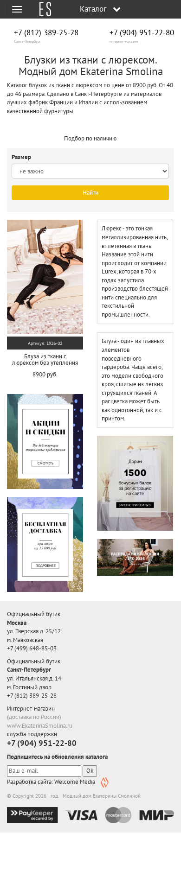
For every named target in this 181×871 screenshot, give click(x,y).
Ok (89, 771)
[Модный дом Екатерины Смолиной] (41, 9)
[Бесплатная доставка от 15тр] (45, 544)
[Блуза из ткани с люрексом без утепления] (45, 277)
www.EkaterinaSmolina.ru (39, 726)
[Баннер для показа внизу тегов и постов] (135, 557)
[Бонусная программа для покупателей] (135, 483)
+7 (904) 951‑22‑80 (142, 33)
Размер (22, 157)
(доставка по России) (34, 717)
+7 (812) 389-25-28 (46, 33)
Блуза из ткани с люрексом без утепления (45, 359)
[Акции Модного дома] (45, 441)
